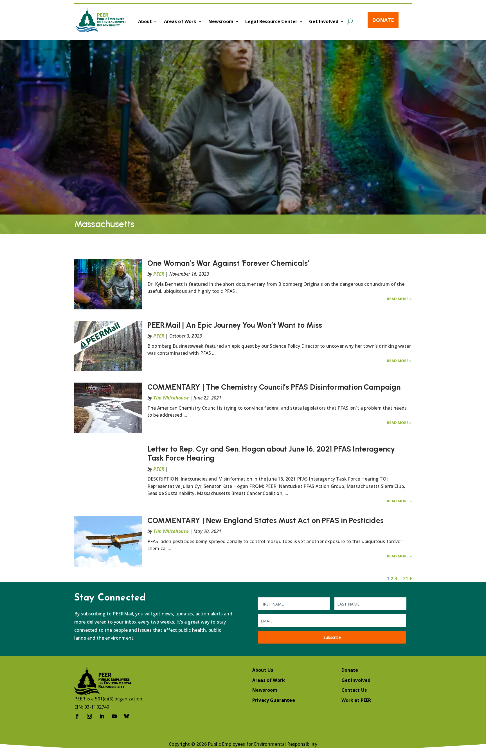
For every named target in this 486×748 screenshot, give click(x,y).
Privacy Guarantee (273, 700)
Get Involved (323, 21)
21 (405, 578)
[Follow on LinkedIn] (102, 716)
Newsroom (220, 21)
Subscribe (332, 637)
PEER (158, 274)
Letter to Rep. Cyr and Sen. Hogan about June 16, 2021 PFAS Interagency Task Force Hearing (271, 453)
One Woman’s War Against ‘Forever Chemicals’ (228, 263)
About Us (262, 670)
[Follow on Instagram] (89, 716)
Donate (383, 20)
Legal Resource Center (271, 21)
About (145, 21)
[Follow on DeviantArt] (127, 716)
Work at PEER (356, 700)
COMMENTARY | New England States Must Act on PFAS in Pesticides (265, 520)
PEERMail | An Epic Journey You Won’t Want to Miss (234, 325)
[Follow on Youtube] (114, 716)
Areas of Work (180, 21)
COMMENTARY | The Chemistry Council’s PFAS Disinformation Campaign (273, 387)
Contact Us (354, 690)
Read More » (399, 298)
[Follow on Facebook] (77, 716)
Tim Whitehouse (170, 398)
